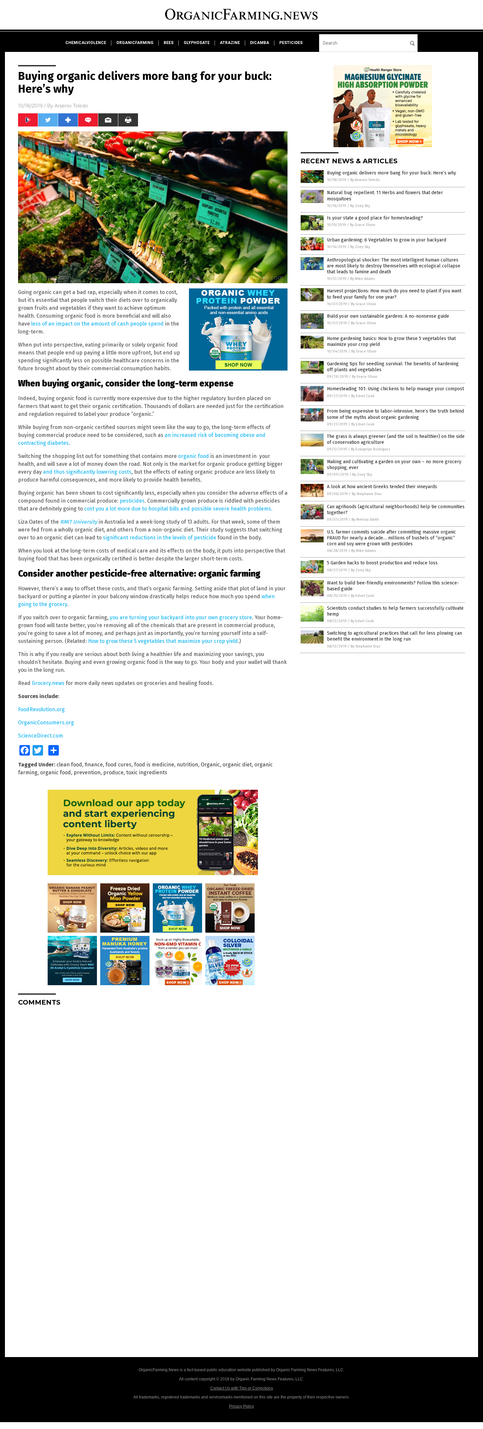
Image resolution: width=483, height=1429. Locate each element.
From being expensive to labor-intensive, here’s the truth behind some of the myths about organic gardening (395, 414)
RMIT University (78, 522)
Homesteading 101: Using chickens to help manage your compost (395, 389)
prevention (87, 772)
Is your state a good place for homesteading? (375, 218)
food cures (118, 764)
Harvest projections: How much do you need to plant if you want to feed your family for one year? (394, 294)
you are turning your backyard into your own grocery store (181, 617)
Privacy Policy (241, 1406)
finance (94, 764)
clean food (69, 764)
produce (113, 772)
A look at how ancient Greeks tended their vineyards (382, 486)
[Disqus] (153, 1093)
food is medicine (154, 764)
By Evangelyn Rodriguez (370, 449)
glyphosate (197, 42)
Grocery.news (48, 683)
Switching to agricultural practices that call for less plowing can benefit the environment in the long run (394, 636)
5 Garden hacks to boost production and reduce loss (382, 563)
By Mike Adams (362, 279)
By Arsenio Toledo (365, 180)
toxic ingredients (146, 772)
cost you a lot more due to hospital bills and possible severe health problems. (178, 509)
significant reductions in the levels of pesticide (159, 537)
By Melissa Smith (365, 519)
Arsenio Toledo (71, 106)
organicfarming (134, 42)
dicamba (259, 42)
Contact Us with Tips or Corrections (241, 1388)
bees (168, 42)
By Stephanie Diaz (367, 494)
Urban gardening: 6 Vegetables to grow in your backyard (386, 240)
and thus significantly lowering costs (87, 472)
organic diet (237, 764)
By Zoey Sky (360, 206)
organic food (193, 456)
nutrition (187, 764)
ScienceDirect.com (40, 736)
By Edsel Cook (363, 396)
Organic (210, 764)
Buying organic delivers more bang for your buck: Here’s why (391, 173)
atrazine (230, 42)
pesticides (291, 42)
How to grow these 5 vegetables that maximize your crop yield (163, 641)
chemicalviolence (85, 42)
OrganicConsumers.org (46, 722)
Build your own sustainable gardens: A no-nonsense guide (388, 316)
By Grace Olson (362, 225)
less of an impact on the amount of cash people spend (97, 324)
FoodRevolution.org (41, 709)
